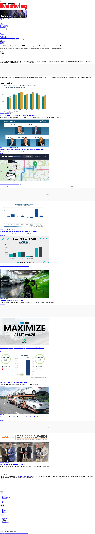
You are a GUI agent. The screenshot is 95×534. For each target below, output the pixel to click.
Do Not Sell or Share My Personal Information (20, 533)
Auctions (7, 0)
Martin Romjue (5, 263)
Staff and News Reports (9, 147)
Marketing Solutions (23, 39)
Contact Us (18, 39)
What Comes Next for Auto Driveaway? (10, 184)
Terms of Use (7, 533)
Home (1, 43)
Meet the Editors (6, 39)
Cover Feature (4, 0)
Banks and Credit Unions (4, 25)
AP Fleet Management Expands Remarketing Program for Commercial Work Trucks (22, 348)
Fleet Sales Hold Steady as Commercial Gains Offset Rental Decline (17, 115)
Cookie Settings (14, 39)
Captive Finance (2, 27)
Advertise (10, 39)
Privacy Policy (2, 533)
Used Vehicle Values (3, 36)
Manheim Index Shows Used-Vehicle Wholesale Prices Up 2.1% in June (18, 231)
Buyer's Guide (16, 38)
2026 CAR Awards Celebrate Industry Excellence (12, 464)
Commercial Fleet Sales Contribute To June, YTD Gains (14, 266)
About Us (1, 39)
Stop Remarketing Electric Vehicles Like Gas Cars (13, 300)
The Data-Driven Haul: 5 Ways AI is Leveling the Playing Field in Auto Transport (21, 416)
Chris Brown (7, 113)
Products (13, 38)
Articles (3, 38)
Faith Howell (7, 462)
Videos (6, 38)
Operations (11, 0)
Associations (2, 21)
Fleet (1, 31)
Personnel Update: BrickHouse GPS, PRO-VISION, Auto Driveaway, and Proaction (21, 149)
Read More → (2, 153)
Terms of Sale (11, 533)
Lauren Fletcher (7, 345)
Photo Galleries (9, 38)
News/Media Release (8, 181)
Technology (2, 34)
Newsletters (2, 2)
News (1, 38)
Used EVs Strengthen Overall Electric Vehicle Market (14, 382)
